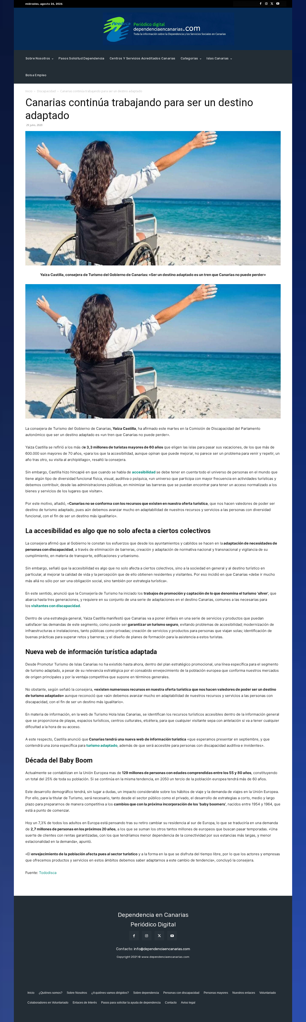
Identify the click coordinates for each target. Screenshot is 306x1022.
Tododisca (47, 872)
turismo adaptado (101, 745)
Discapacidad (46, 91)
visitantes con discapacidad (55, 605)
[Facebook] (260, 4)
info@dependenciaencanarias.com (162, 949)
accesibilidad (144, 472)
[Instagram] (266, 4)
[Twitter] (272, 4)
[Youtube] (278, 4)
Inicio (29, 91)
